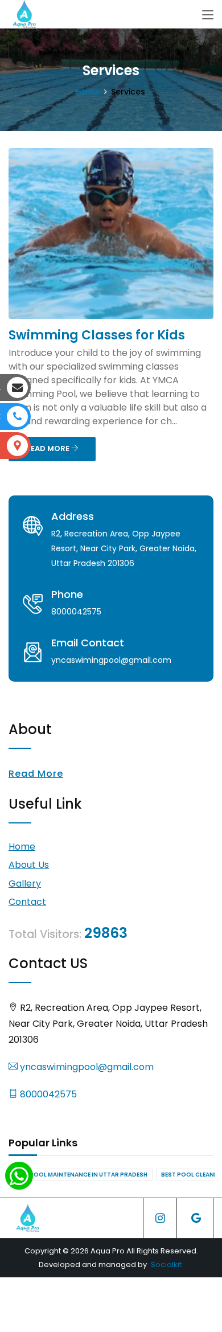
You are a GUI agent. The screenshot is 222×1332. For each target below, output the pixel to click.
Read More (36, 773)
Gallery (25, 883)
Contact (27, 901)
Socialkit (166, 1264)
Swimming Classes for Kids (97, 335)
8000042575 (47, 1094)
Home (88, 91)
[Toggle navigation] (207, 15)
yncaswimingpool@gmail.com (86, 1066)
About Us (29, 864)
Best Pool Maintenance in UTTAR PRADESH (80, 1174)
